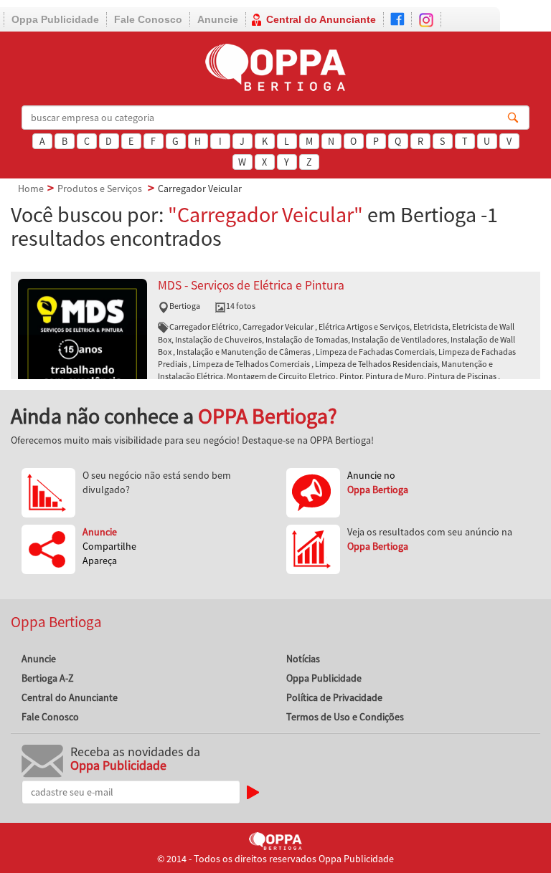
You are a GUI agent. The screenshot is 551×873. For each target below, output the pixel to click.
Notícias (303, 658)
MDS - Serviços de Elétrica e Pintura (251, 285)
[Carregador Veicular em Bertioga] (82, 341)
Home (31, 188)
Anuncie (217, 19)
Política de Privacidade (334, 697)
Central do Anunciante (321, 19)
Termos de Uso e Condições (345, 716)
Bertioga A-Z (48, 678)
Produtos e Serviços (99, 188)
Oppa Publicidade (55, 19)
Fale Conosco (148, 19)
